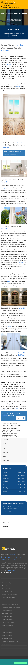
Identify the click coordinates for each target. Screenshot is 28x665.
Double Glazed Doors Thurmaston (11, 430)
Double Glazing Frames (7, 625)
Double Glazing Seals (7, 632)
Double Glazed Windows (7, 577)
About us (5, 439)
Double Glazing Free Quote (8, 597)
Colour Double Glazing (7, 644)
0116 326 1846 (6, 5)
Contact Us (20, 418)
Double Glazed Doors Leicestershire (11, 425)
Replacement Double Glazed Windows (11, 607)
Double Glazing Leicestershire (10, 424)
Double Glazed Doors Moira (9, 435)
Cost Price (5, 452)
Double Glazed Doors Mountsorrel (11, 437)
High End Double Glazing (8, 622)
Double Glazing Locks (7, 635)
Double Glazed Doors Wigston (10, 427)
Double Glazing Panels (7, 619)
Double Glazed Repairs (7, 583)
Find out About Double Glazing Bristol (14, 137)
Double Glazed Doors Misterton (10, 433)
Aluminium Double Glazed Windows (10, 604)
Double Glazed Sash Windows (9, 588)
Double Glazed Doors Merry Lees (10, 432)
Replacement (6, 448)
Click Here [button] (22, 660)
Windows (5, 444)
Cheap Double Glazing (7, 610)
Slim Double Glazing (6, 647)
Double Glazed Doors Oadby (9, 428)
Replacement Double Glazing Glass (10, 641)
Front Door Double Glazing (8, 616)
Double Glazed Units (6, 586)
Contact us (6, 460)
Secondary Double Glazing (8, 591)
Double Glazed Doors (7, 580)
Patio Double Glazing (7, 613)
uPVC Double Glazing (7, 638)
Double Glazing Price (7, 650)
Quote (4, 456)
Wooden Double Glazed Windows (9, 594)
